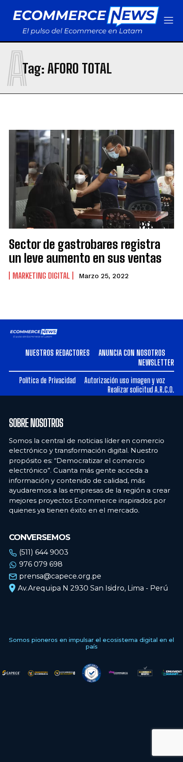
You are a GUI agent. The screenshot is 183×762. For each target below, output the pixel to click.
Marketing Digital (41, 276)
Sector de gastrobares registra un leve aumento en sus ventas (85, 251)
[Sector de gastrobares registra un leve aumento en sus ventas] (91, 179)
